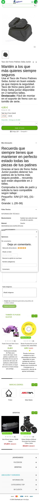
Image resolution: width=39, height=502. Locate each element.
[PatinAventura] (17, 2)
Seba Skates (29, 400)
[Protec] (8, 392)
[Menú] (3, 2)
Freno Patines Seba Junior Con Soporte (29, 344)
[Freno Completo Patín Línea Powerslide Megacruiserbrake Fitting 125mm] (36, 62)
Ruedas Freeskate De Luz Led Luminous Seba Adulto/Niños (11, 344)
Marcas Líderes (16, 384)
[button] (19, 142)
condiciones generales (17, 301)
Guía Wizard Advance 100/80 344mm (10, 440)
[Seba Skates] (27, 392)
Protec (10, 400)
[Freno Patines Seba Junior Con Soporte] (33, 62)
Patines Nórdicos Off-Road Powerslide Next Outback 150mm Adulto (29, 441)
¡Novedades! (18, 457)
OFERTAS (16, 413)
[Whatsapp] (32, 2)
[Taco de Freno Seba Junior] (34, 47)
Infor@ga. (26, 499)
